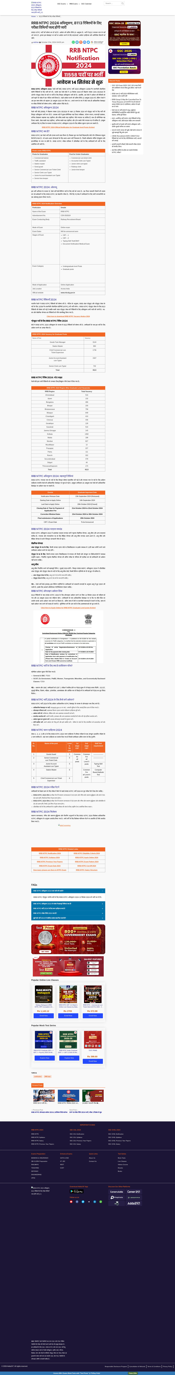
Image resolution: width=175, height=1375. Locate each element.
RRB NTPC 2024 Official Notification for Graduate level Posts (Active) (68, 127)
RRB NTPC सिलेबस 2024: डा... (68, 1103)
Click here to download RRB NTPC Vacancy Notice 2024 (68, 316)
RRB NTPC (35, 1134)
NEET (62, 1164)
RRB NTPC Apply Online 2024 (86, 857)
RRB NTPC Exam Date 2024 (49, 866)
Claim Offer (133, 1373)
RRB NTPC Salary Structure (86, 870)
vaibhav (36, 42)
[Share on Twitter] (88, 42)
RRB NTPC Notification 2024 (50, 853)
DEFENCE (34, 1171)
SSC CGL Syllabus (76, 1137)
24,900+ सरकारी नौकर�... (90, 1103)
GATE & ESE (64, 1158)
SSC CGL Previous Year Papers (80, 1141)
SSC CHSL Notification (116, 1134)
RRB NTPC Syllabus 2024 (50, 857)
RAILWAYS (34, 1164)
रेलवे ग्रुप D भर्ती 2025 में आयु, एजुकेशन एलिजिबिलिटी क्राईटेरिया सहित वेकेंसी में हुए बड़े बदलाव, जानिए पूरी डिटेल (125, 112)
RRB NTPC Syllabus (38, 1137)
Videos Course (123, 1164)
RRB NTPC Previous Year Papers (50, 862)
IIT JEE (62, 1161)
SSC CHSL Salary (114, 1144)
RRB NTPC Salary (37, 1141)
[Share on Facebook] (84, 42)
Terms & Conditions (154, 1366)
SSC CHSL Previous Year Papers (119, 1141)
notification (37, 1076)
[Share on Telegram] (77, 42)
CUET (62, 1168)
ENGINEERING (36, 1174)
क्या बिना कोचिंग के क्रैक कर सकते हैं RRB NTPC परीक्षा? (125, 151)
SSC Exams (61, 4)
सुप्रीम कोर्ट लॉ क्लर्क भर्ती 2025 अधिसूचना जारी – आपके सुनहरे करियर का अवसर (126, 125)
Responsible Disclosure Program (116, 1366)
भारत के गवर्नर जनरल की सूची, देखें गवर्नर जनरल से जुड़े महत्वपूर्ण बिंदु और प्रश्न (127, 131)
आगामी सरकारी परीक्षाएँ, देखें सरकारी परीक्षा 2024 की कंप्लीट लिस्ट (126, 145)
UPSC (33, 1178)
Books (120, 1171)
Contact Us (93, 1161)
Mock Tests (121, 1158)
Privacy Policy (167, 1366)
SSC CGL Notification (77, 1134)
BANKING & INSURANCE (39, 1158)
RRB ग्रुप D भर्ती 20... (40, 1103)
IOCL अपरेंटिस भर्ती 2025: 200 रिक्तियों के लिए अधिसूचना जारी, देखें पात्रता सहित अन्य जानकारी (126, 119)
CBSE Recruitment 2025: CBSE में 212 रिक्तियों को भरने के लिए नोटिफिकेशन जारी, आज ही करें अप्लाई (126, 138)
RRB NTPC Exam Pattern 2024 (86, 862)
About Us (92, 1158)
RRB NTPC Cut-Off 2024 (86, 866)
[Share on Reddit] (80, 42)
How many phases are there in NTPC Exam (49, 870)
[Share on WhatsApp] (73, 42)
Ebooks (120, 1168)
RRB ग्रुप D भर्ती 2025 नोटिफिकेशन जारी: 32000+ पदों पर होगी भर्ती (125, 95)
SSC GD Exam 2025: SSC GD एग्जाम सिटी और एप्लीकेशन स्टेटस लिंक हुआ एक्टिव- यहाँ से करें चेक (126, 88)
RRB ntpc (48, 1076)
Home (33, 16)
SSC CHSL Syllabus (115, 1137)
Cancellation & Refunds (137, 1366)
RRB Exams (73, 4)
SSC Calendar (86, 4)
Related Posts (37, 1085)
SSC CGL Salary (75, 1144)
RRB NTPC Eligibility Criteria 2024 (87, 853)
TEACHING (35, 1168)
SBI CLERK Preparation (39, 1161)
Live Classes (122, 1161)
